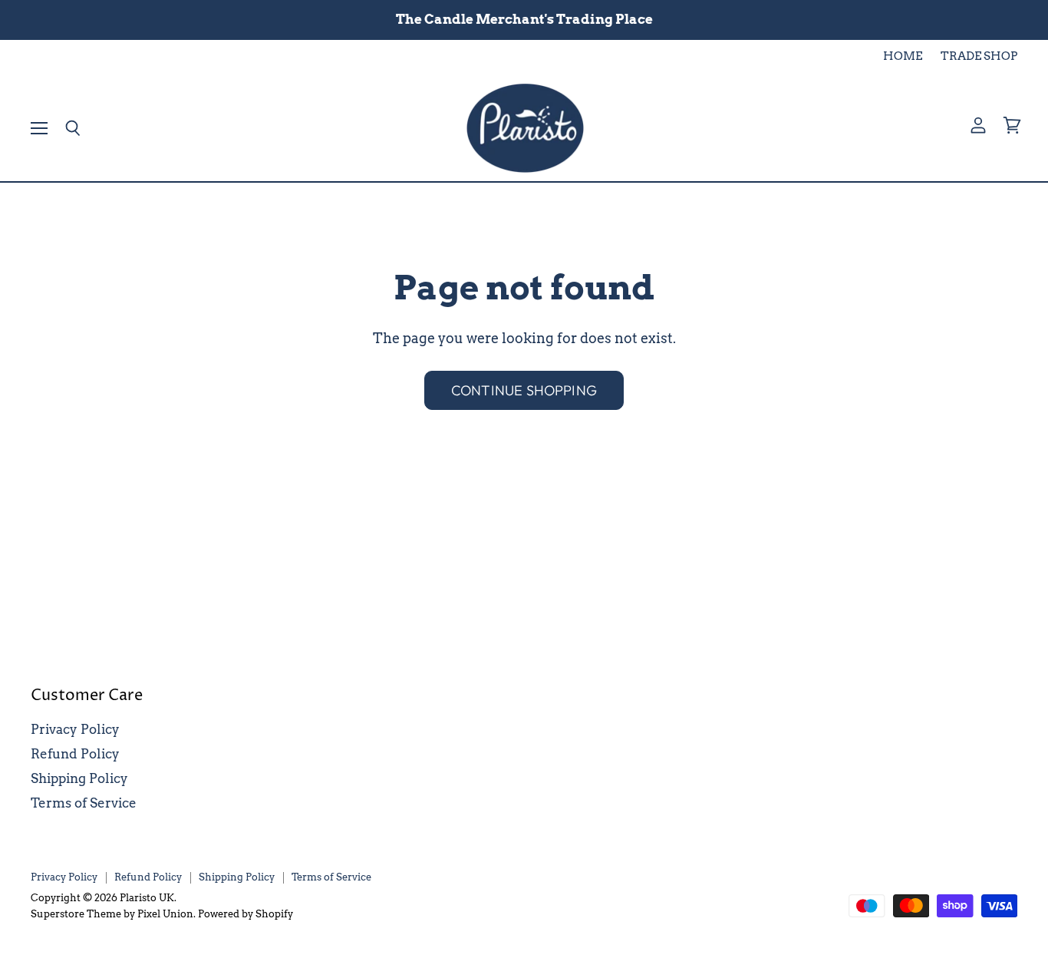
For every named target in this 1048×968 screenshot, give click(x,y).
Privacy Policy (75, 729)
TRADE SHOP (979, 56)
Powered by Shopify (245, 914)
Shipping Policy (79, 778)
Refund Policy (75, 754)
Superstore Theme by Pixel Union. (113, 914)
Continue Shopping (524, 390)
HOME (902, 56)
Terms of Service (84, 803)
